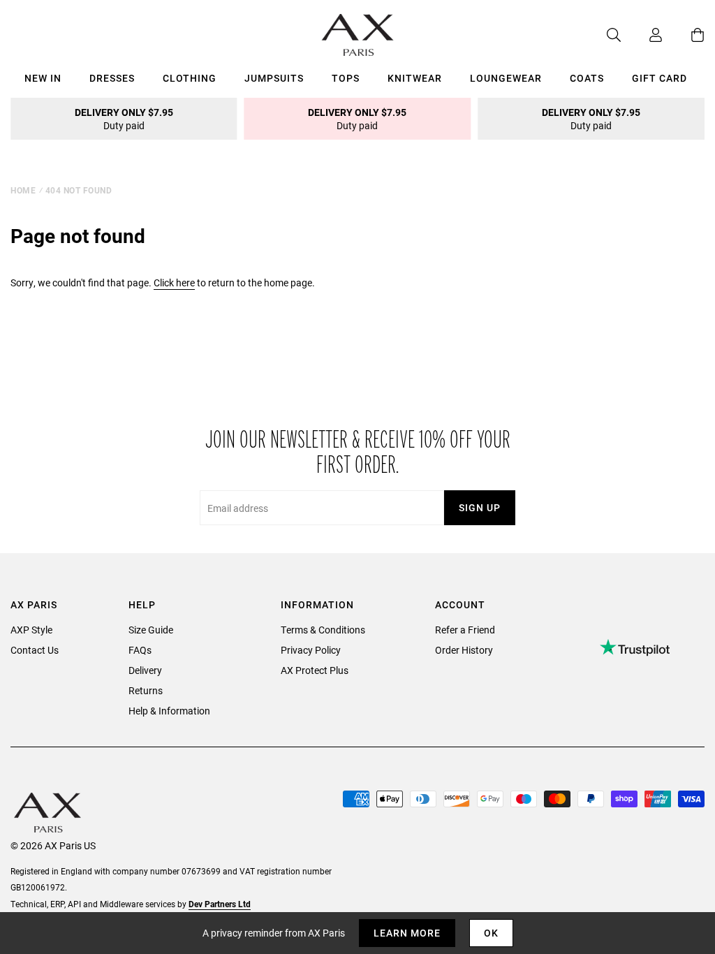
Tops (346, 78)
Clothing (189, 78)
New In (42, 78)
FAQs (140, 649)
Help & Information (169, 710)
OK (491, 932)
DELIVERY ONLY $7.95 (124, 118)
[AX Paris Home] (358, 35)
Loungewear (506, 78)
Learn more (407, 932)
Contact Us (34, 649)
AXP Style (31, 629)
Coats (587, 78)
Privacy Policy (311, 649)
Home (23, 190)
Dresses (112, 78)
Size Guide (150, 629)
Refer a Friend (465, 629)
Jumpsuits (274, 78)
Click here (174, 282)
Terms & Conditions (323, 629)
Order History (464, 649)
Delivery (145, 670)
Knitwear (415, 78)
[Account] (642, 35)
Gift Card (659, 78)
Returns (145, 690)
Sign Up (480, 507)
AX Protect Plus (314, 670)
